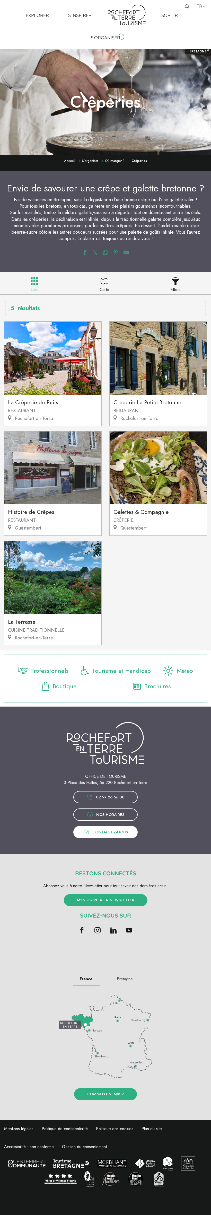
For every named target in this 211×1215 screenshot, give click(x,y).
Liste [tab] (35, 290)
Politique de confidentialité (65, 1129)
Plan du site (152, 1129)
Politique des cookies (114, 1129)
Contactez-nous (110, 832)
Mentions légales (18, 1129)
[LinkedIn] (113, 931)
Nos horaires (110, 814)
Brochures (157, 686)
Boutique (65, 686)
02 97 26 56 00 (110, 797)
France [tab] (86, 979)
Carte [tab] (104, 290)
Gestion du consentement (84, 1147)
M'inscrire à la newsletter (105, 900)
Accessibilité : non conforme (29, 1147)
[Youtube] (129, 931)
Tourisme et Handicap (121, 670)
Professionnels (49, 670)
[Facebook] (82, 931)
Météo (185, 670)
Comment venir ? (105, 1094)
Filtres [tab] (175, 290)
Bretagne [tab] (125, 979)
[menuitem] (37, 15)
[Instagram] (98, 931)
